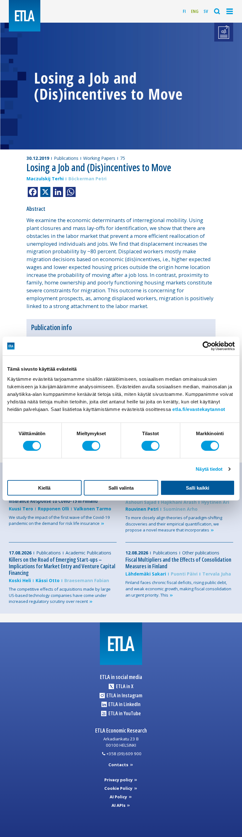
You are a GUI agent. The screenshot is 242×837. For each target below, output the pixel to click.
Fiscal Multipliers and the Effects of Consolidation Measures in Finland (178, 563)
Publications (66, 158)
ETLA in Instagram (124, 695)
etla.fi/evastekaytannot (198, 409)
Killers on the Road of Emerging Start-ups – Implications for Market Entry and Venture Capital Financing (62, 566)
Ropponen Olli (53, 509)
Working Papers (99, 158)
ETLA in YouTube (124, 713)
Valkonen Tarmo (92, 509)
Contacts (118, 764)
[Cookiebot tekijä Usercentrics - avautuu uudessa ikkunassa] (207, 346)
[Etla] (24, 15)
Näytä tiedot (209, 469)
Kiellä (44, 487)
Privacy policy (119, 780)
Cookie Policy (118, 788)
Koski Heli (20, 580)
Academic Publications (88, 553)
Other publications (200, 553)
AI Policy (119, 797)
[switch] (91, 446)
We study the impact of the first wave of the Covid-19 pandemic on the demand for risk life (59, 520)
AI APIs (119, 805)
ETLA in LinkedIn (124, 704)
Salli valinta (121, 487)
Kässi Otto (48, 580)
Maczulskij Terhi (45, 179)
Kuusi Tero (21, 509)
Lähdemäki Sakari (145, 574)
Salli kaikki (197, 487)
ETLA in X (124, 686)
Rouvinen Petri (141, 509)
